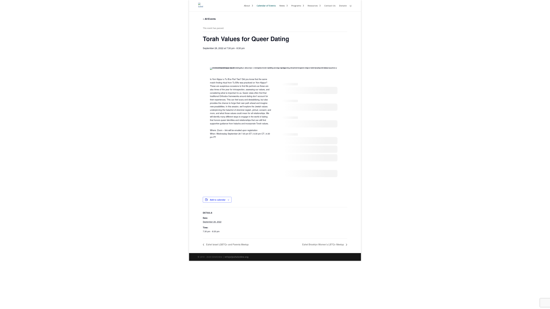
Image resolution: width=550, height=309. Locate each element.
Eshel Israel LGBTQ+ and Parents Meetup (227, 244)
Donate (343, 6)
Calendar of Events (266, 6)
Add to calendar (217, 199)
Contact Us (329, 6)
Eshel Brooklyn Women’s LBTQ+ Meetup (323, 244)
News (282, 6)
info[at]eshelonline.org (237, 256)
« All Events (209, 18)
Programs (296, 6)
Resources (313, 6)
